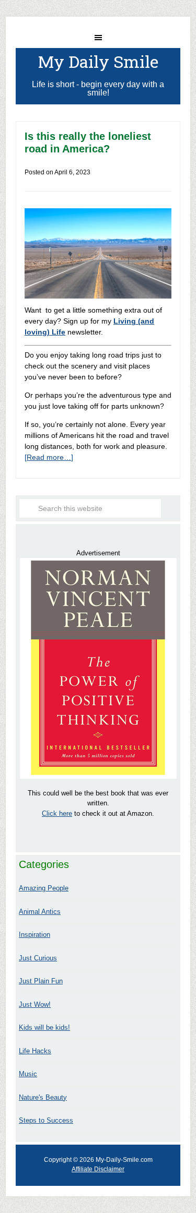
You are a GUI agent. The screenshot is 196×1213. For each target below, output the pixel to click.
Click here (57, 813)
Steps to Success (46, 1120)
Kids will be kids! (44, 1027)
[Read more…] (49, 457)
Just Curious (38, 958)
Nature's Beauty (43, 1097)
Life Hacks (35, 1051)
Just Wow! (35, 1004)
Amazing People (43, 888)
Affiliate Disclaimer (98, 1169)
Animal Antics (40, 911)
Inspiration (34, 934)
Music (28, 1074)
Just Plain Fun (41, 981)
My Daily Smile (98, 61)
